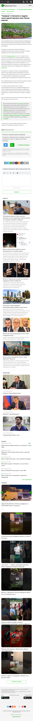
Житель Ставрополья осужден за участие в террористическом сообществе (15, 280)
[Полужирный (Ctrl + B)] (4, 173)
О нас (2, 695)
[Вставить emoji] (17, 173)
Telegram (6, 110)
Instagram (11, 115)
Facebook (5, 115)
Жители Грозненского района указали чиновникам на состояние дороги (14, 250)
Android (20, 103)
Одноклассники (25, 115)
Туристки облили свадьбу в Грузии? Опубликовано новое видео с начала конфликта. (15, 623)
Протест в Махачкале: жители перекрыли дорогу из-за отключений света (15, 593)
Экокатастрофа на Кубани (25, 9)
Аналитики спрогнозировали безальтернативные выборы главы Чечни (15, 306)
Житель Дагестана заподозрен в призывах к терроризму (14, 476)
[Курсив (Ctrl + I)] (7, 173)
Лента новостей (10, 11)
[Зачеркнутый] (13, 173)
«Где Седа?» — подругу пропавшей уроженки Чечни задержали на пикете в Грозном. (15, 565)
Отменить (16, 192)
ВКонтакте (17, 115)
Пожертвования (28, 695)
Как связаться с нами (14, 695)
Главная (3, 11)
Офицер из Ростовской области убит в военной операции (15, 453)
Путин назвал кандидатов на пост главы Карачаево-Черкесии (15, 358)
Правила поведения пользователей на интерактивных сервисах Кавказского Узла (16, 711)
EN (4, 1)
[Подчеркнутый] (10, 173)
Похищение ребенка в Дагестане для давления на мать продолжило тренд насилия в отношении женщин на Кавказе (16, 218)
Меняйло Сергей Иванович (11, 414)
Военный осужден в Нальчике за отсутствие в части (15, 464)
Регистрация (16, 188)
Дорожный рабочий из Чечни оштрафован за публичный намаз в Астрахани (14, 504)
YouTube (6, 118)
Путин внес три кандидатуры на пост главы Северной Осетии (16, 334)
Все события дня (27, 479)
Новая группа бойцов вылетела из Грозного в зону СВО (16, 446)
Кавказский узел (11, 56)
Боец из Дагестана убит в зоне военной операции (16, 459)
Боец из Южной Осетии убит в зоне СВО (13, 470)
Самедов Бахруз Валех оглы (11, 435)
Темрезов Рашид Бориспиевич (12, 393)
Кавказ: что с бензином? (9, 9)
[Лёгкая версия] (8, 1)
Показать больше (16, 681)
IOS (24, 103)
